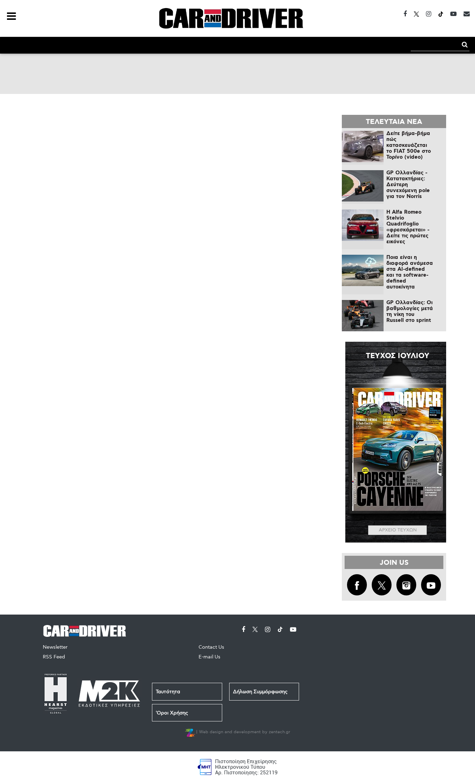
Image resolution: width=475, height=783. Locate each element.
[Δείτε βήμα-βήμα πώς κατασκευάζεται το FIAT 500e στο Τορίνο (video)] (363, 146)
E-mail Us (209, 657)
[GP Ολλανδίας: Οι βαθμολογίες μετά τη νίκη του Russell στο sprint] (363, 315)
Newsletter (55, 647)
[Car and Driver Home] (86, 630)
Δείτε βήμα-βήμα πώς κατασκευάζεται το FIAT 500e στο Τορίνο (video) (408, 145)
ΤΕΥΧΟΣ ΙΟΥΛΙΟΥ (397, 356)
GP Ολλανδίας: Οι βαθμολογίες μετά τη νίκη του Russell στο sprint (409, 311)
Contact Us (211, 647)
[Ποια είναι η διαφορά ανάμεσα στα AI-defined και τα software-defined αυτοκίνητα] (363, 270)
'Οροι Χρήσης (172, 713)
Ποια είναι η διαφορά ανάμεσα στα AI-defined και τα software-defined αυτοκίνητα (409, 272)
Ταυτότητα (168, 692)
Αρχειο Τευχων (398, 530)
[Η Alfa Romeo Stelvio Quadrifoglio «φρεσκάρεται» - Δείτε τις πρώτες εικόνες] (363, 225)
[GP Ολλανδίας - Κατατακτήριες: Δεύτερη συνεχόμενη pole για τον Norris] (363, 185)
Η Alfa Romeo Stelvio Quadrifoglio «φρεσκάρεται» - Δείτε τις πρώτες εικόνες (407, 227)
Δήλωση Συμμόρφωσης (260, 692)
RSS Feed (54, 657)
